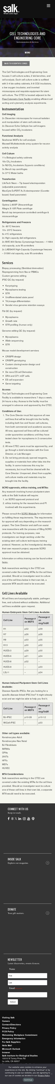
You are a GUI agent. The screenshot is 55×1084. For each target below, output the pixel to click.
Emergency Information (13, 1038)
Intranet (6, 1052)
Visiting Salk (8, 1017)
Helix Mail (7, 1045)
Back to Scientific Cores (15, 63)
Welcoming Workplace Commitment (19, 1035)
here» (5, 562)
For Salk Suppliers (11, 1042)
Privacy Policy (9, 1028)
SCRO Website (29, 513)
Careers (6, 1021)
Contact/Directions (11, 1024)
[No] (51, 1073)
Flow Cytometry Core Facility (16, 98)
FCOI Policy (8, 1031)
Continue (28, 1080)
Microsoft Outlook (11, 1048)
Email (15, 988)
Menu (27, 52)
